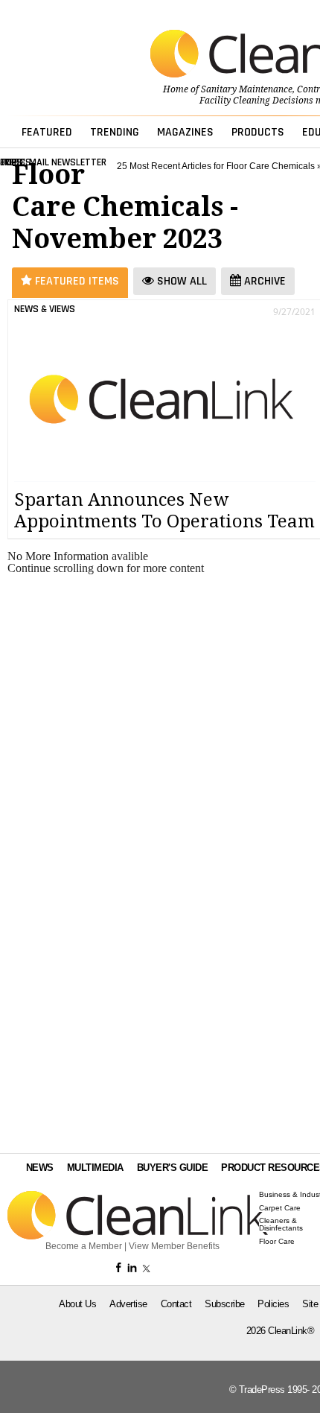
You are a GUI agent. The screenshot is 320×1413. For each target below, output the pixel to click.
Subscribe (225, 1303)
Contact (176, 1303)
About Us (77, 1303)
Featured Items (75, 281)
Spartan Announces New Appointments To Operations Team (164, 510)
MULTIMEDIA (95, 1167)
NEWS (40, 1167)
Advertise (128, 1303)
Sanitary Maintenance (246, 89)
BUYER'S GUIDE (172, 1167)
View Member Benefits (174, 1246)
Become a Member (83, 1246)
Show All (180, 281)
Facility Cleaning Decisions (256, 100)
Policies (273, 1303)
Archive (263, 281)
